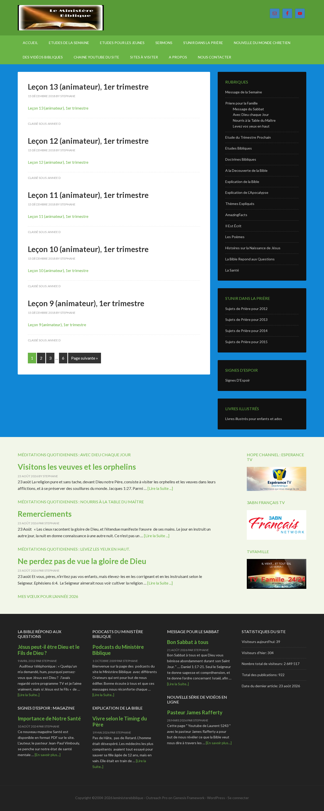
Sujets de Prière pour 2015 (246, 342)
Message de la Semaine (243, 92)
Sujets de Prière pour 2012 (246, 308)
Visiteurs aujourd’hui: (259, 641)
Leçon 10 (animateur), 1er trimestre (88, 249)
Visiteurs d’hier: (255, 653)
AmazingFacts (236, 215)
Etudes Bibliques (238, 148)
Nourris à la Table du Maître (254, 120)
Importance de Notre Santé (49, 718)
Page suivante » (84, 358)
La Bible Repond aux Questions (250, 259)
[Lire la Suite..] (28, 695)
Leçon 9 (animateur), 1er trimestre (86, 303)
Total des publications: (260, 675)
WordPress (216, 798)
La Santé (232, 270)
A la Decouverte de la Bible (246, 170)
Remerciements (45, 513)
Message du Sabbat (248, 109)
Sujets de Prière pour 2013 (246, 319)
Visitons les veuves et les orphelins (77, 466)
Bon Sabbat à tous (187, 642)
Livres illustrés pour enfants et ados (253, 419)
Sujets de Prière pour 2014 (246, 330)
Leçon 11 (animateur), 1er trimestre (88, 194)
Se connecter (238, 798)
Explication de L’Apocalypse (246, 192)
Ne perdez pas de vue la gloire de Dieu (82, 561)
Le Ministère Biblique (61, 17)
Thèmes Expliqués (239, 203)
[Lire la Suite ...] (160, 488)
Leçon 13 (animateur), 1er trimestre (88, 86)
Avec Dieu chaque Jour (251, 114)
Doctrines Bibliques (240, 159)
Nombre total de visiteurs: (263, 663)
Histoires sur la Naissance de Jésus (252, 248)
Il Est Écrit (233, 226)
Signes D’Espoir (237, 380)
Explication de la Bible (242, 181)
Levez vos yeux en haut (251, 126)
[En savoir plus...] (47, 755)
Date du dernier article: (260, 686)
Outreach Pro (157, 798)
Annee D (54, 124)
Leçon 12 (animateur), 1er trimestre (88, 140)
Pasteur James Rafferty (194, 712)
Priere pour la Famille (241, 103)
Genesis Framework (189, 798)
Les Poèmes (235, 237)
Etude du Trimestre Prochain (248, 137)
